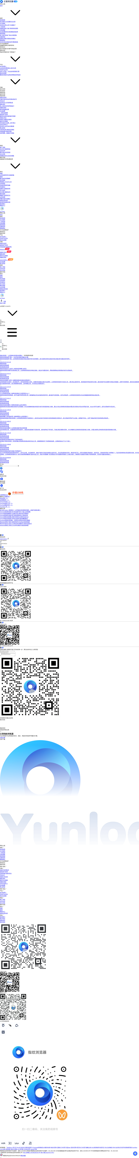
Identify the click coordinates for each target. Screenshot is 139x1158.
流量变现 (2, 226)
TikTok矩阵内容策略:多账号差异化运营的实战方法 (14, 517)
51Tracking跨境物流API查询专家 (41, 1147)
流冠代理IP (74, 1147)
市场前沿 (2, 282)
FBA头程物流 (108, 1147)
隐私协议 (2, 920)
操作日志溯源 (4, 255)
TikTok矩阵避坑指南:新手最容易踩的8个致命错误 (14, 515)
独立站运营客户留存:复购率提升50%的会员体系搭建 (15, 522)
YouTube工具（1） (5, 506)
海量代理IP (3, 257)
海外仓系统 (14, 1149)
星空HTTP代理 (81, 1147)
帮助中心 (2, 205)
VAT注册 (2, 1149)
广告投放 (2, 221)
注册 (4, 303)
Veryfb (18, 1147)
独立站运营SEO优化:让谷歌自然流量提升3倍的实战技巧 (16, 523)
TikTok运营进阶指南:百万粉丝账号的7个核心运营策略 (15, 511)
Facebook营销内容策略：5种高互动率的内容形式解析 (15, 520)
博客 (1, 275)
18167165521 (3, 539)
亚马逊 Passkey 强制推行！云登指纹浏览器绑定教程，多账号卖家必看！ (20, 510)
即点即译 (2, 263)
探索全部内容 (4, 289)
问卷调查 (2, 223)
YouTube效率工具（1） (6, 503)
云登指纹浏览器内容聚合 (15, 355)
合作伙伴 (2, 268)
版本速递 (2, 285)
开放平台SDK (4, 238)
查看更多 (7, 496)
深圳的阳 (7, 1149)
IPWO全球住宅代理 (118, 1147)
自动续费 (2, 261)
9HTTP (14, 1147)
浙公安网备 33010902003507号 (31, 1152)
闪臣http (68, 1147)
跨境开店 (101, 1147)
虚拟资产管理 (4, 245)
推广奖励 (2, 267)
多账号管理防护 (4, 870)
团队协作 (2, 254)
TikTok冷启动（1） (5, 501)
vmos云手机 (33, 1149)
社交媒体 (2, 219)
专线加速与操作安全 (6, 873)
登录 (1, 303)
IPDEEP (23, 1147)
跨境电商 (2, 218)
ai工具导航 (21, 1149)
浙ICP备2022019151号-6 (47, 1152)
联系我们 (2, 203)
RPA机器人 (3, 236)
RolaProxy (9, 1147)
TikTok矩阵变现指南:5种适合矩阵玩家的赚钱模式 (14, 518)
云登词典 (2, 287)
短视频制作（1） (5, 500)
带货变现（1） (4, 498)
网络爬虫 (2, 228)
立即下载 (2, 739)
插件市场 (2, 272)
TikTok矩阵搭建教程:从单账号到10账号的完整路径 (14, 513)
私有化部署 (3, 240)
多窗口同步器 (4, 876)
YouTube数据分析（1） (6, 505)
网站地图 (23, 1155)
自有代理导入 (4, 260)
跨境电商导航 (128, 1147)
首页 (1, 5)
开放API (2, 249)
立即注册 (2, 737)
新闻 (1, 277)
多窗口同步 (3, 252)
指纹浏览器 (3, 355)
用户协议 (2, 918)
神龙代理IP (53, 1147)
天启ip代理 (27, 1149)
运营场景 (2, 280)
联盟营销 (2, 225)
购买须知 (2, 922)
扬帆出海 (88, 1147)
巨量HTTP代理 (61, 1147)
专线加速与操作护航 (6, 246)
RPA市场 (2, 270)
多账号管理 (3, 243)
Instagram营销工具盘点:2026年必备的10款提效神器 (14, 525)
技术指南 (2, 278)
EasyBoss (134, 1147)
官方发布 (2, 283)
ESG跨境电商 (95, 1147)
